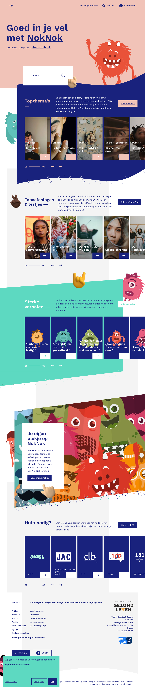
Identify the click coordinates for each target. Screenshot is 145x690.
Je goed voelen (37, 622)
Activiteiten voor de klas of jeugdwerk (83, 602)
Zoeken (22, 653)
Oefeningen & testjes (40, 602)
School (15, 618)
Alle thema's (128, 103)
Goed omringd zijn (38, 626)
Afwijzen (39, 681)
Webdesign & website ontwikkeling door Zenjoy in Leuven (77, 682)
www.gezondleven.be (123, 622)
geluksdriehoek (40, 47)
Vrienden (16, 615)
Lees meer (11, 681)
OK (52, 681)
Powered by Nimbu (111, 682)
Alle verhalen (128, 304)
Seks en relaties (19, 626)
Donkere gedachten (20, 633)
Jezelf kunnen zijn (38, 618)
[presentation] (52, 167)
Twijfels (15, 611)
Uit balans (34, 615)
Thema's (16, 602)
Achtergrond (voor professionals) (28, 637)
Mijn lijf (15, 629)
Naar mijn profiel (39, 478)
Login (44, 653)
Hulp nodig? (127, 525)
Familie (15, 622)
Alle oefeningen (129, 202)
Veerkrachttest (36, 611)
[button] (25, 364)
